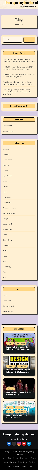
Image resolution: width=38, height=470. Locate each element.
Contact (30, 466)
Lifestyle (6, 219)
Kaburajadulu (7, 203)
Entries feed (7, 301)
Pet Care (32, 462)
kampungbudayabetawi (19, 434)
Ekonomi (6, 165)
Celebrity (6, 154)
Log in (5, 295)
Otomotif (6, 245)
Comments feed (8, 306)
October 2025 (8, 126)
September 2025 (8, 131)
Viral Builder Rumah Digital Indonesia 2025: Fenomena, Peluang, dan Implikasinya (18, 371)
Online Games (7, 240)
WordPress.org (8, 311)
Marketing (12, 462)
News (5, 235)
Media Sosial (7, 224)
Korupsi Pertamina (9, 213)
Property (6, 256)
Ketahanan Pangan (9, 208)
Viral (4, 277)
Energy (5, 170)
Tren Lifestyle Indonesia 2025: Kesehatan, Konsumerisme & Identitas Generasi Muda (17, 418)
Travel (5, 272)
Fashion (5, 181)
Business (6, 149)
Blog (9, 458)
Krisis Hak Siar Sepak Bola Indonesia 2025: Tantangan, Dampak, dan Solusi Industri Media (18, 350)
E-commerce (7, 160)
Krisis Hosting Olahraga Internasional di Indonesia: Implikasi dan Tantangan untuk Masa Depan (17, 92)
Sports (5, 261)
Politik (5, 251)
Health (5, 192)
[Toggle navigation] (3, 4)
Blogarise (29, 452)
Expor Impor (7, 176)
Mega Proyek (7, 229)
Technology (7, 267)
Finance (5, 186)
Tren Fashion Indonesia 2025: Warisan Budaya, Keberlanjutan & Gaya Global (19, 394)
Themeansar (19, 454)
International (7, 197)
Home (4, 458)
